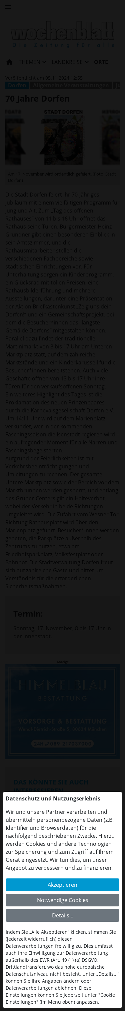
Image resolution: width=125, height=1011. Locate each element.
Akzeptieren (62, 884)
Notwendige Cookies (62, 900)
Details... (62, 915)
